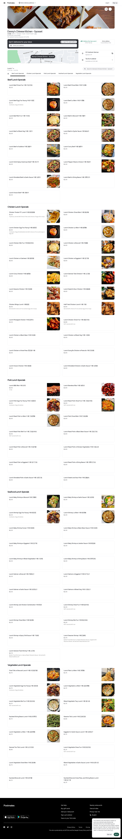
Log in (107, 3)
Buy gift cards (65, 808)
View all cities (94, 808)
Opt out (109, 834)
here (111, 830)
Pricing (88, 827)
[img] (43, 56)
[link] (106, 9)
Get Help (64, 805)
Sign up (115, 3)
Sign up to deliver (66, 815)
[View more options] (110, 9)
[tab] (17, 73)
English (94, 815)
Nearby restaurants (96, 805)
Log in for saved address (69, 42)
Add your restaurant (67, 812)
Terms (80, 827)
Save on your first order (68, 818)
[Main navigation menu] (4, 3)
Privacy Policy (71, 827)
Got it (116, 834)
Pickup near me (95, 812)
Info (35, 33)
